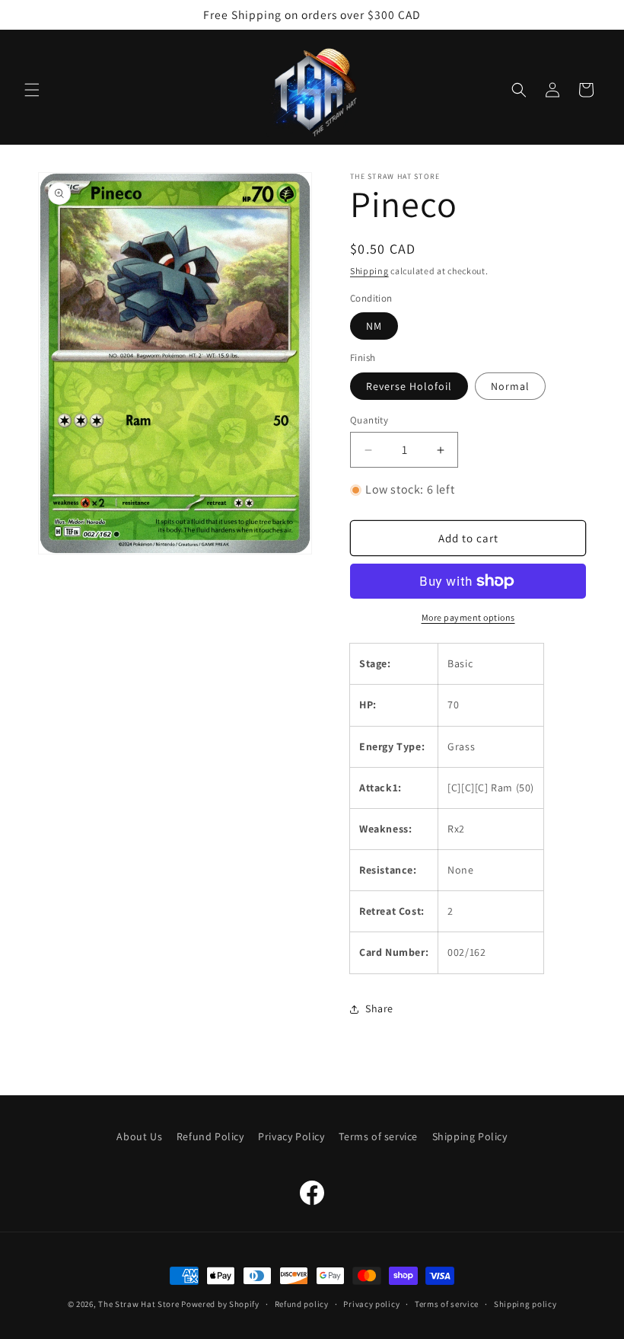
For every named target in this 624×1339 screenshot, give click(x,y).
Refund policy (302, 1304)
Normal (510, 386)
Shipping (369, 270)
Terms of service (378, 1136)
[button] (32, 90)
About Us (139, 1136)
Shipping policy (525, 1304)
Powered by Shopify (220, 1304)
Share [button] (379, 1008)
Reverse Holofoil (409, 386)
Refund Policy (210, 1136)
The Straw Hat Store (138, 1304)
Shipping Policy (470, 1136)
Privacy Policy (291, 1136)
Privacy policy (371, 1304)
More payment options (468, 617)
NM (374, 326)
